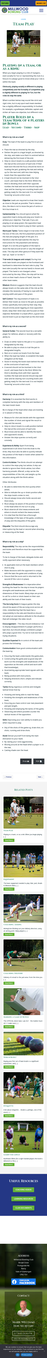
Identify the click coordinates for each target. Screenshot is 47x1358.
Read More (9, 840)
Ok (18, 1355)
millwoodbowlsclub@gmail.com (23, 1339)
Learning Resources (23, 1199)
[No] (44, 1351)
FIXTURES (5, 3)
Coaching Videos (23, 1189)
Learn (23, 19)
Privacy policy (26, 1355)
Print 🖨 (26, 761)
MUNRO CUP (41, 3)
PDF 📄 (39, 761)
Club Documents (23, 1208)
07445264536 (24, 1333)
